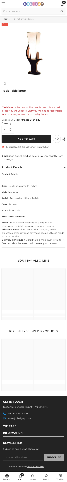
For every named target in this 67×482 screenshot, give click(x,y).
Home (6, 19)
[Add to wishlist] (57, 139)
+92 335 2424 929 (30, 119)
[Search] (33, 11)
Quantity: (7, 123)
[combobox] (30, 11)
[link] (17, 315)
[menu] (3, 4)
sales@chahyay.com (19, 418)
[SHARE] (63, 139)
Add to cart (26, 139)
